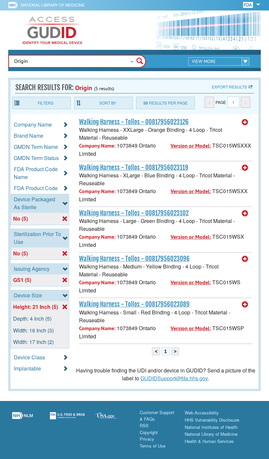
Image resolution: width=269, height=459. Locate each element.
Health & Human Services (209, 441)
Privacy (147, 439)
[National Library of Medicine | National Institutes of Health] (22, 419)
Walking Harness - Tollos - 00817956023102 (134, 213)
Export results (229, 87)
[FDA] (248, 4)
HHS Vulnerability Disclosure (212, 420)
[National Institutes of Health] (14, 5)
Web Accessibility (202, 412)
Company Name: (97, 145)
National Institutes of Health (211, 427)
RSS (144, 425)
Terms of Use (152, 446)
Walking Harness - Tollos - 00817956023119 (133, 167)
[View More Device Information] (245, 122)
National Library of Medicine (53, 5)
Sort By (107, 103)
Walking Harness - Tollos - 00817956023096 (134, 259)
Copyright (149, 432)
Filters (45, 103)
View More (204, 61)
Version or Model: (191, 145)
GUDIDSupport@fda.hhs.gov (174, 378)
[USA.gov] (112, 419)
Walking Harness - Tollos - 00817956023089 (134, 304)
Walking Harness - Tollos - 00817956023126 (134, 122)
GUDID (52, 30)
